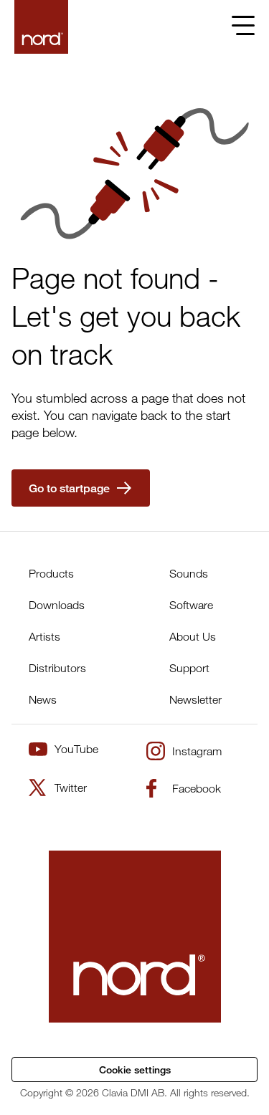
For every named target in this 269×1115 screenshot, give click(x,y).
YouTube (76, 748)
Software (191, 604)
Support (189, 667)
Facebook (196, 788)
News (43, 699)
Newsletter (195, 699)
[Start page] (41, 27)
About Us (192, 636)
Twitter (71, 787)
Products (51, 573)
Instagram (197, 751)
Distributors (57, 667)
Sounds (188, 573)
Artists (44, 636)
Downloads (57, 604)
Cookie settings (135, 1069)
